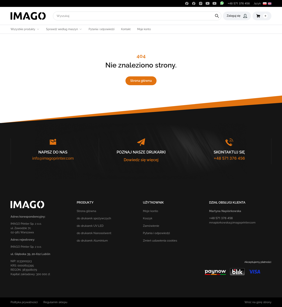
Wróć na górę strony (257, 302)
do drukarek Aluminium (92, 240)
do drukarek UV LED (90, 226)
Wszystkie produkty (23, 29)
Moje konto (144, 29)
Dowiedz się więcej (141, 160)
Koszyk (147, 218)
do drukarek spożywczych (94, 218)
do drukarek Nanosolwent (94, 233)
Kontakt (126, 29)
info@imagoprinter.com (53, 158)
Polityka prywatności (24, 302)
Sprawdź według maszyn (62, 29)
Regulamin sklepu (55, 302)
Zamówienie (151, 226)
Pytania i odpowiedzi (102, 29)
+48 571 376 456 (239, 3)
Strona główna (141, 81)
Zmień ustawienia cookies (160, 240)
